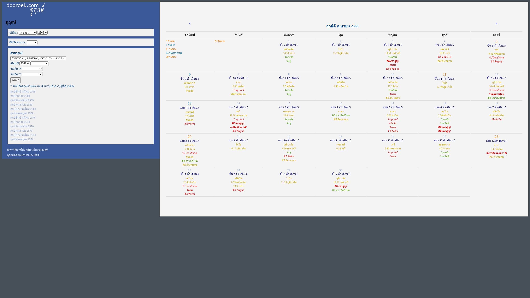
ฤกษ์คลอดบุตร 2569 (22, 113)
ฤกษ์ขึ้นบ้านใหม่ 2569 (23, 91)
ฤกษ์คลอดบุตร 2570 (22, 139)
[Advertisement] (344, 11)
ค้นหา (15, 80)
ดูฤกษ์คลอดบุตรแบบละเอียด (23, 155)
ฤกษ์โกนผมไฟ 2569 (22, 100)
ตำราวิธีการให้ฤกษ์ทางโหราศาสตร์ (27, 149)
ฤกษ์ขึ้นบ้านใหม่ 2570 (23, 117)
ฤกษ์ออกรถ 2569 (20, 95)
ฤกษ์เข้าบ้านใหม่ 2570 (23, 135)
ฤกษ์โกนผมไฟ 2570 (22, 126)
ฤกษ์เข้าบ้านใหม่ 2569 (23, 109)
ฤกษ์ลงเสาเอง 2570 (21, 130)
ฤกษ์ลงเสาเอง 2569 (21, 104)
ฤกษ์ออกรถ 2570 (20, 122)
